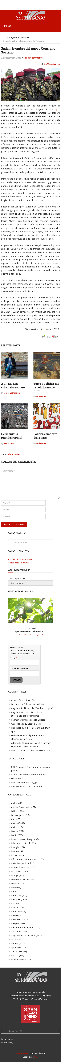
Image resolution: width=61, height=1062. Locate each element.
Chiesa (14, 823)
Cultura (14, 827)
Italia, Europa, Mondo (18, 37)
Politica (14, 907)
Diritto (14, 835)
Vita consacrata (18, 959)
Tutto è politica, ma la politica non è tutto (46, 387)
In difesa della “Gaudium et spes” (37, 708)
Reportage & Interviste (22, 927)
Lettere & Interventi (20, 867)
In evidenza (16, 855)
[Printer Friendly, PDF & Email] (50, 338)
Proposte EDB (18, 919)
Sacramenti (16, 931)
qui (57, 109)
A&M (36, 1056)
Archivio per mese (16, 578)
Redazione (41, 396)
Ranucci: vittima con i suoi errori (36, 750)
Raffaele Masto (52, 64)
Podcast (15, 903)
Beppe (14, 704)
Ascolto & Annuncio (20, 807)
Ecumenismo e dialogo (22, 839)
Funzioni (15, 851)
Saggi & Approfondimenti (23, 935)
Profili (14, 915)
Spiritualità (16, 947)
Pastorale (15, 899)
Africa (10, 454)
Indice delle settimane (18, 562)
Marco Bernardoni (12, 392)
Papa (13, 891)
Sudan (17, 454)
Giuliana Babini (18, 735)
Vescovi (15, 955)
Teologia (15, 951)
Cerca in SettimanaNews (20, 559)
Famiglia (15, 847)
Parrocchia (16, 895)
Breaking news (18, 815)
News (14, 887)
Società (14, 943)
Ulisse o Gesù (34, 723)
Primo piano (17, 911)
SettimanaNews (22, 1053)
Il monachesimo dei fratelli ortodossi (28, 774)
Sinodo (14, 939)
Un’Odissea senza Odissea (33, 704)
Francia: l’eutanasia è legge (24, 782)
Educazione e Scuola (21, 843)
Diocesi (14, 831)
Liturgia (14, 875)
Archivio (15, 803)
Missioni (15, 883)
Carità (14, 819)
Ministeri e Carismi (20, 879)
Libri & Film (16, 871)
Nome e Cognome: (20, 668)
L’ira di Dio (30, 700)
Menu (7, 25)
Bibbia (14, 811)
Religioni (15, 923)
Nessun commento (33, 57)
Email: (13, 658)
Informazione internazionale (24, 859)
